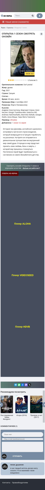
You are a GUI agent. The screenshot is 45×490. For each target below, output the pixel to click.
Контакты (6, 482)
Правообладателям (20, 482)
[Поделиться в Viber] (26, 384)
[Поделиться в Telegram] (15, 384)
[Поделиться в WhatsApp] (19, 384)
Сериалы (10, 28)
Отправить (17, 456)
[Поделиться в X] (29, 384)
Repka (3, 28)
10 (27, 80)
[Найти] (32, 15)
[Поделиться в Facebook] (22, 384)
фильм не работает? (31, 168)
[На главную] (6, 15)
